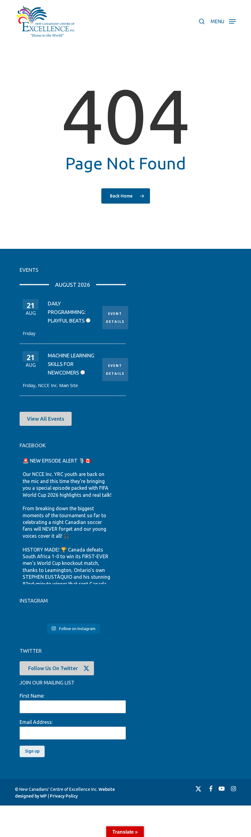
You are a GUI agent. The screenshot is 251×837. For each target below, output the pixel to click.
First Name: (32, 696)
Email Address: (36, 722)
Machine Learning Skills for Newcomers (71, 363)
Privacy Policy (64, 796)
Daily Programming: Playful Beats (67, 312)
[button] (223, 21)
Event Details (115, 317)
